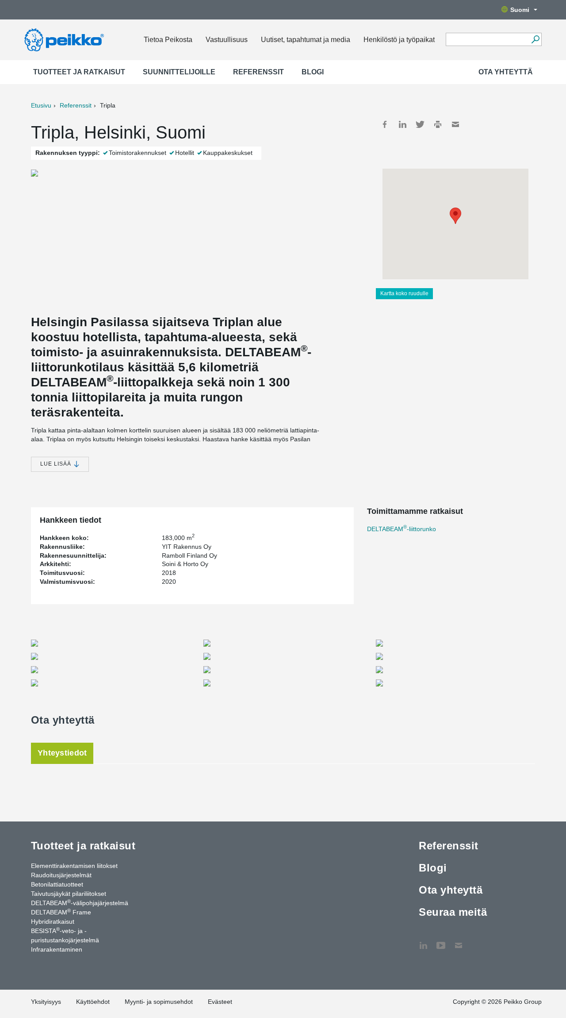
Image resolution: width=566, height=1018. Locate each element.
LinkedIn (402, 124)
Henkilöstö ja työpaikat (399, 39)
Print (437, 124)
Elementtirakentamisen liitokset (74, 865)
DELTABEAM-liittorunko (401, 528)
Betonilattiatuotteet (57, 884)
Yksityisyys (46, 1001)
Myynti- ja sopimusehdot (159, 1001)
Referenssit (258, 72)
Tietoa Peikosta (168, 39)
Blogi (313, 72)
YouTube (440, 941)
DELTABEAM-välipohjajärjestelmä (79, 902)
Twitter (420, 124)
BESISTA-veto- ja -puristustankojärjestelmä (65, 935)
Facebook (384, 124)
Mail (455, 124)
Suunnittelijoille (179, 72)
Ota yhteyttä (505, 72)
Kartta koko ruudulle (404, 293)
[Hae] (535, 39)
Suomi (519, 9)
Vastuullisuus (227, 39)
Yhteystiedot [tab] (62, 752)
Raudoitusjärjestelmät (61, 875)
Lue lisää (56, 464)
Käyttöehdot (93, 1001)
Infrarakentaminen (56, 949)
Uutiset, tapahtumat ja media (305, 39)
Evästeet (220, 1001)
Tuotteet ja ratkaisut (79, 72)
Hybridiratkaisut (52, 921)
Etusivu (41, 105)
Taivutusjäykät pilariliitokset (68, 893)
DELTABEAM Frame (61, 912)
